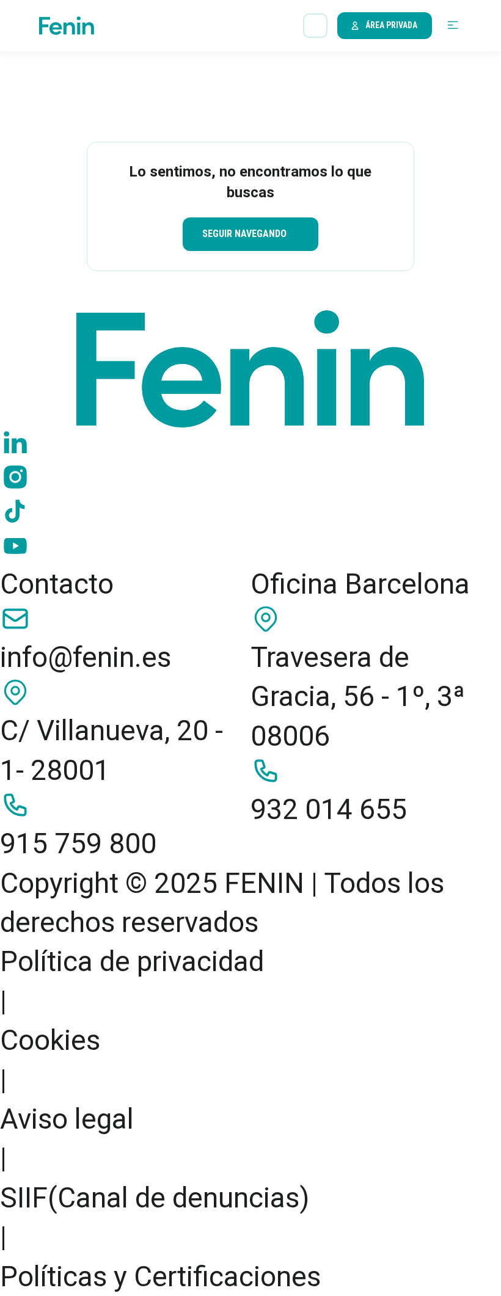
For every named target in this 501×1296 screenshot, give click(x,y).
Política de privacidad (132, 961)
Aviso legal (67, 1118)
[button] (452, 25)
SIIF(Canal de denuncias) (154, 1197)
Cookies (50, 1040)
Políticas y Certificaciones (160, 1276)
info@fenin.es (85, 657)
